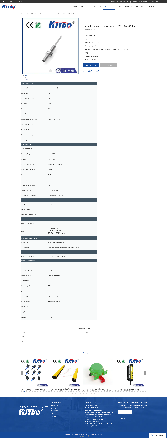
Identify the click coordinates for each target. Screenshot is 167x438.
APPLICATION (85, 6)
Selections (97, 6)
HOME (74, 6)
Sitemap (122, 418)
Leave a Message (83, 353)
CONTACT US (151, 6)
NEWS (118, 6)
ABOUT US (139, 6)
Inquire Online (91, 65)
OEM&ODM (128, 6)
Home (23, 13)
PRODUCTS (109, 6)
